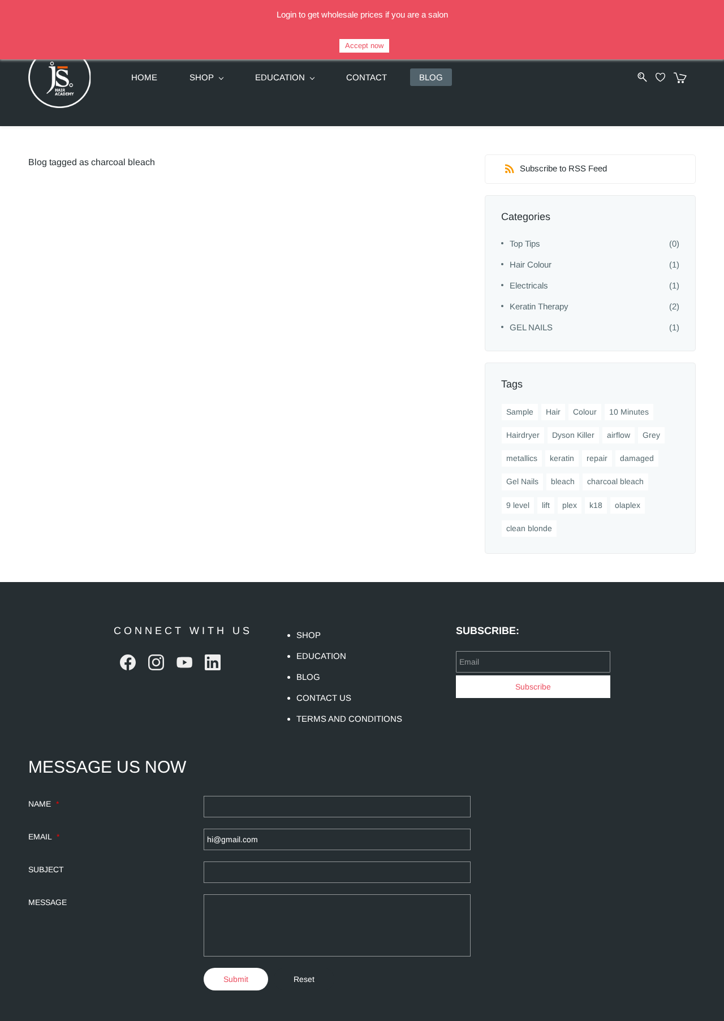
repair (597, 458)
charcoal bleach (615, 481)
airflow (618, 435)
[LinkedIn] (212, 662)
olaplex (627, 505)
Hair (553, 411)
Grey (651, 435)
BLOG (308, 677)
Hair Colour (530, 264)
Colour (585, 411)
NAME (43, 803)
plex (569, 505)
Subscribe (533, 686)
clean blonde (529, 528)
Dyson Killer (573, 435)
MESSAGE (47, 902)
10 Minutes (629, 411)
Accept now (364, 45)
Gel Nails (522, 481)
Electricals (529, 285)
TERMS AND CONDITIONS (349, 718)
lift (546, 505)
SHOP (308, 635)
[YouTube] (184, 662)
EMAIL (43, 836)
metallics (521, 458)
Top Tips (525, 243)
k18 (595, 505)
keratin (562, 458)
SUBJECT (46, 869)
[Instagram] (156, 662)
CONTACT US (323, 698)
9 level (517, 505)
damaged (637, 458)
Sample (519, 411)
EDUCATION (321, 656)
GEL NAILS (531, 327)
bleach (563, 481)
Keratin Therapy (539, 306)
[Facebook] (128, 662)
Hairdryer (523, 435)
